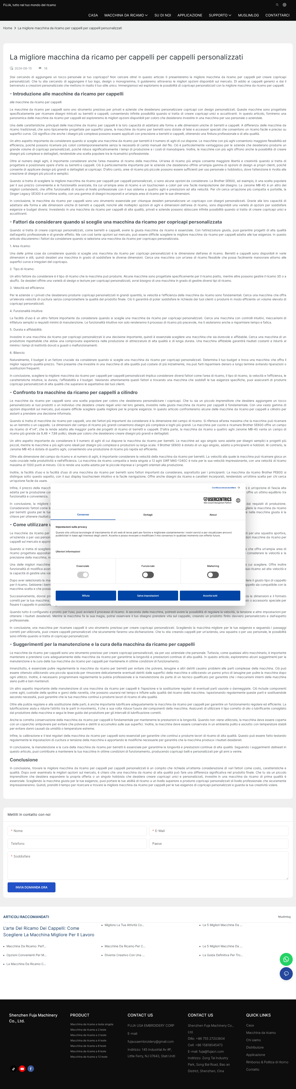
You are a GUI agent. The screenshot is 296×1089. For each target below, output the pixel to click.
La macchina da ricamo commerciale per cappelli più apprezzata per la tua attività (27, 964)
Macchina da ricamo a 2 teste (88, 1029)
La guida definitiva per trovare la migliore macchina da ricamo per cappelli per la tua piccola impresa (223, 955)
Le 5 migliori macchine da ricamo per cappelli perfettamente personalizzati (223, 925)
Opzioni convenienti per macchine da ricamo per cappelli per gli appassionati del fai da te (27, 955)
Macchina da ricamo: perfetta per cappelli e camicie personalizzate (27, 946)
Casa (250, 1025)
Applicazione (256, 1055)
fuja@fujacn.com (211, 1051)
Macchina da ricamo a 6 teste (88, 1045)
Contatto (252, 1069)
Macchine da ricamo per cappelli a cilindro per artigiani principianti (125, 946)
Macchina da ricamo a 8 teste (88, 1051)
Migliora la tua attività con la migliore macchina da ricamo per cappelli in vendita (125, 925)
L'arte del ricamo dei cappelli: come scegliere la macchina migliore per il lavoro (48, 931)
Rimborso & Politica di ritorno (267, 1062)
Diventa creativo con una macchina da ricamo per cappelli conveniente (125, 955)
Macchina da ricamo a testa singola (91, 1024)
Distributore (255, 1047)
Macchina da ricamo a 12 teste (88, 1056)
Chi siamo (253, 1040)
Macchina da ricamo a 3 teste (88, 1035)
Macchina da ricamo (261, 1033)
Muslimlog (284, 916)
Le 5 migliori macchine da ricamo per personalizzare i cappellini (223, 946)
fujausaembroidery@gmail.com (151, 1041)
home (7, 28)
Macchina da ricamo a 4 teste (88, 1040)
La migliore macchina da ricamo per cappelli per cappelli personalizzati (70, 28)
